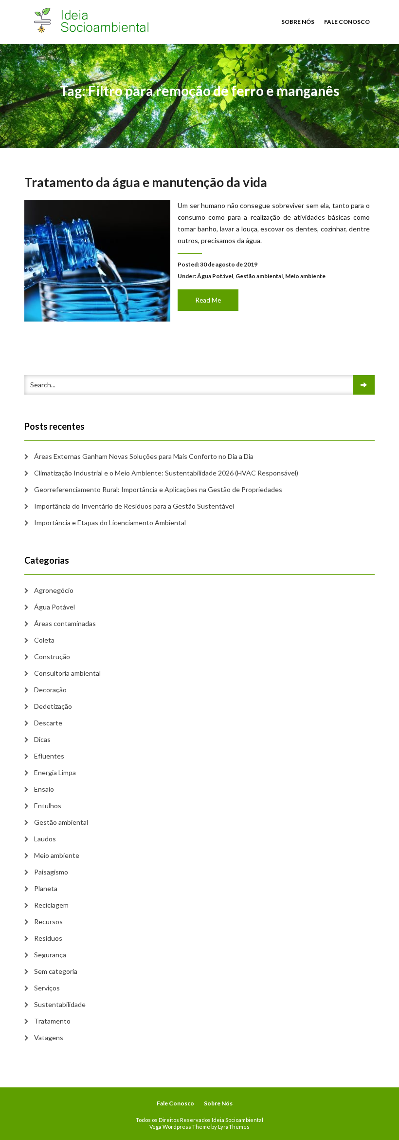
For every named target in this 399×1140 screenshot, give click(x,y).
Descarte (48, 723)
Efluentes (49, 756)
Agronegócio (53, 590)
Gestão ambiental (259, 276)
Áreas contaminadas (65, 623)
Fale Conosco (347, 21)
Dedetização (53, 706)
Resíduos (48, 938)
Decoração (50, 689)
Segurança (50, 954)
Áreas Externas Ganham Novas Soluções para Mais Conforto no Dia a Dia (144, 456)
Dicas (42, 739)
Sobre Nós (297, 21)
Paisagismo (51, 872)
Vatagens (48, 1037)
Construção (52, 656)
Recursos (48, 921)
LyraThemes (234, 1126)
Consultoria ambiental (67, 673)
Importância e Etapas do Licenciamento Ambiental (110, 522)
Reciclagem (51, 905)
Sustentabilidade (60, 1004)
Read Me (208, 300)
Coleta (44, 640)
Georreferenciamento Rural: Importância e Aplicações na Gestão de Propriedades (158, 489)
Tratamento (52, 1021)
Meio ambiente (305, 276)
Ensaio (44, 789)
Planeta (45, 888)
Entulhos (47, 805)
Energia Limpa (55, 772)
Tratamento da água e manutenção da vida (145, 182)
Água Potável (215, 276)
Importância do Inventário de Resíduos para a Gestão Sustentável (134, 506)
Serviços (47, 988)
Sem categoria (55, 971)
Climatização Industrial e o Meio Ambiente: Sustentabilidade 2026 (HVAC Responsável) (166, 473)
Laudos (45, 839)
